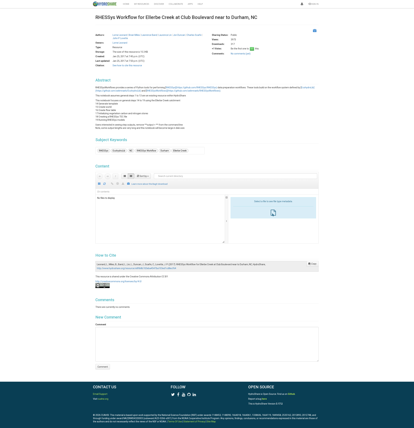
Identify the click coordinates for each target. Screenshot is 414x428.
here (264, 399)
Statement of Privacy (194, 421)
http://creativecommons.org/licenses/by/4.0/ (118, 281)
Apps (190, 3)
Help (200, 3)
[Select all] (99, 184)
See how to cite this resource (127, 65)
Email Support (100, 394)
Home (126, 3)
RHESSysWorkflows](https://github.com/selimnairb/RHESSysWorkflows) (183, 90)
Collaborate (176, 3)
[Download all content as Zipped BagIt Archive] (128, 184)
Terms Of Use (175, 421)
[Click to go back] (100, 176)
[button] (302, 4)
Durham (165, 150)
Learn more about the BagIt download (149, 184)
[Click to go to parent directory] (115, 176)
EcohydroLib (119, 150)
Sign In (314, 3)
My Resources (141, 3)
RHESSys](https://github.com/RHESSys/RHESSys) (191, 87)
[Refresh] (104, 184)
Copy (313, 263)
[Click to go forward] (108, 176)
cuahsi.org (103, 399)
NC (131, 150)
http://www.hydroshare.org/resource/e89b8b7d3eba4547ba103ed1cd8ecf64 (136, 268)
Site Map (211, 421)
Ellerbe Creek (180, 150)
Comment (100, 324)
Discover (159, 3)
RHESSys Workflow (146, 150)
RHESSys (103, 150)
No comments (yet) (241, 53)
